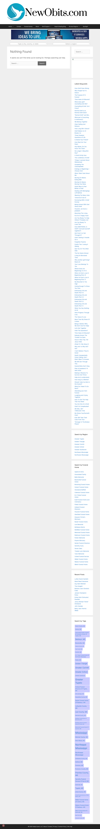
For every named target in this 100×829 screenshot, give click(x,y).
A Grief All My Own (80, 155)
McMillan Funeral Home (82, 530)
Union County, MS (80, 792)
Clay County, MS (78, 649)
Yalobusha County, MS (79, 818)
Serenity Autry (79, 546)
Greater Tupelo (79, 439)
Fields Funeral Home (81, 504)
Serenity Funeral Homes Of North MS (82, 780)
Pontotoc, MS (79, 765)
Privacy (55, 826)
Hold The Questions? (81, 330)
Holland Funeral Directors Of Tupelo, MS (81, 688)
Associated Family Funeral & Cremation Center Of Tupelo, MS (82, 634)
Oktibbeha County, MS (81, 758)
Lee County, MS (81, 712)
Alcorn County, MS (80, 626)
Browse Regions (73, 26)
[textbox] (28, 44)
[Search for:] (24, 63)
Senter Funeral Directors (82, 543)
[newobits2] (50, 39)
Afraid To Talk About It (82, 344)
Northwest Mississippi (81, 455)
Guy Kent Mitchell (80, 584)
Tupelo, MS (79, 788)
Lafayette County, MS (81, 707)
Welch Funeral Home (81, 564)
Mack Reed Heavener (81, 581)
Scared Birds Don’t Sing (82, 366)
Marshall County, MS (80, 715)
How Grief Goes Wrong (82, 88)
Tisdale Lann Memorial (82, 551)
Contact (19, 26)
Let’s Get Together (80, 328)
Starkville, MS (78, 784)
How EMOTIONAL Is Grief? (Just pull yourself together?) (82, 229)
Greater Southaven (80, 449)
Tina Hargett (78, 586)
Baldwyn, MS (80, 639)
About (37, 26)
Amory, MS (78, 629)
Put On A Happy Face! (82, 215)
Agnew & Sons (79, 472)
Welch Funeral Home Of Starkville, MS (81, 811)
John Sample (79, 606)
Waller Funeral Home (81, 559)
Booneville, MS (80, 643)
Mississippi (81, 732)
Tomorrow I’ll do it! (80, 197)
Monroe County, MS (81, 737)
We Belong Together (81, 122)
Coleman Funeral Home (82, 492)
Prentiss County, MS (82, 774)
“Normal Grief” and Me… (82, 115)
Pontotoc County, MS (81, 769)
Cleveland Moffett (80, 490)
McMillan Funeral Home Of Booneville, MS (81, 719)
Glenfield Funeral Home (82, 514)
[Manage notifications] (3, 825)
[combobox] (28, 44)
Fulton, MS (78, 660)
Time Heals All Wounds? (82, 99)
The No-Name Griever (82, 253)
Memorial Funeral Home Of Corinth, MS (82, 728)
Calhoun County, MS (79, 646)
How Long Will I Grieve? (82, 128)
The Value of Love (80, 317)
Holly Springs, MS (79, 693)
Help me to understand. (82, 377)
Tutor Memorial (79, 554)
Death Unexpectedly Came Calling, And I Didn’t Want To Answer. (82, 357)
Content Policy (62, 826)
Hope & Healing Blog (60, 26)
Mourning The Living (81, 213)
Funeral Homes (28, 26)
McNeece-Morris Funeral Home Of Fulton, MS (81, 723)
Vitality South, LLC (37, 826)
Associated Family (80, 474)
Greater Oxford (79, 447)
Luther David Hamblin (81, 579)
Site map (69, 826)
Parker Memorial (80, 538)
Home (10, 26)
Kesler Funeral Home (81, 522)
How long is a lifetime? (82, 379)
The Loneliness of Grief (82, 157)
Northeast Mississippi (81, 452)
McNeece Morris (80, 527)
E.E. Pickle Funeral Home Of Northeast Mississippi (82, 656)
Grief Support (46, 26)
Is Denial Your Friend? (81, 140)
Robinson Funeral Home (82, 535)
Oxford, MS (78, 762)
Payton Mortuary (80, 540)
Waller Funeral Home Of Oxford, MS (81, 800)
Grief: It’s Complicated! (82, 406)
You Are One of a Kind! (82, 404)
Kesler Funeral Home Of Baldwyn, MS (81, 701)
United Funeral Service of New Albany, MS (82, 795)
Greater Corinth (79, 444)
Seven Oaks (78, 548)
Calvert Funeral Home (81, 487)
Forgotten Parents (80, 242)
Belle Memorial (79, 477)
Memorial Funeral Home (82, 532)
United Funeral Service (82, 556)
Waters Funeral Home (81, 562)
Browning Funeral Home (82, 484)
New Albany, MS (80, 740)
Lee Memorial (79, 524)
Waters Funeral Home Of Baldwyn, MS (82, 806)
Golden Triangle (80, 441)
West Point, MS (78, 815)
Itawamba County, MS (81, 697)
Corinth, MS (78, 652)
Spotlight (85, 26)
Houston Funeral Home (82, 512)
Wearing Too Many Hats (82, 195)
